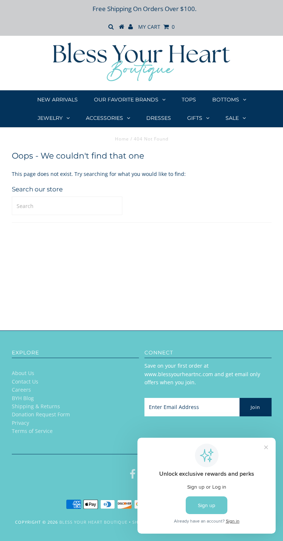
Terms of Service (32, 430)
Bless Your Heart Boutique (93, 522)
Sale (232, 118)
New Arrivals (57, 99)
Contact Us (25, 381)
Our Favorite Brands (126, 99)
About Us (23, 373)
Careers (21, 389)
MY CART (156, 26)
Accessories (104, 118)
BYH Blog (23, 398)
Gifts (194, 118)
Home (122, 139)
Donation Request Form (41, 414)
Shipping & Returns (36, 406)
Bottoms (225, 99)
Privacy (20, 422)
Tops (189, 99)
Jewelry (50, 118)
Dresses (158, 118)
